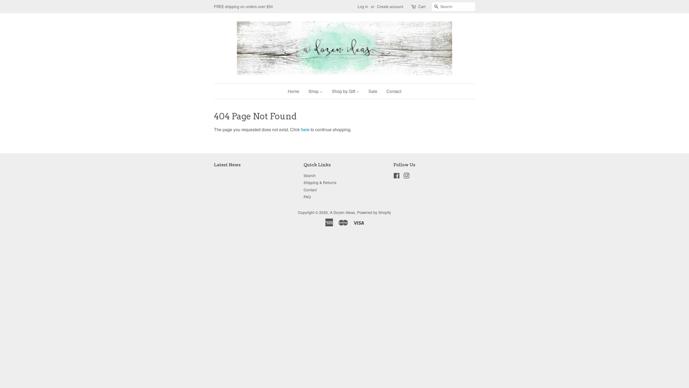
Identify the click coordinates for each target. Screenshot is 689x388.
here (305, 129)
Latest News (227, 164)
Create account (390, 6)
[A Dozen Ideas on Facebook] (396, 176)
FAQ (307, 196)
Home (293, 91)
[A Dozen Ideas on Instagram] (406, 176)
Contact (393, 91)
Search (310, 175)
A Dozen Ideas (342, 212)
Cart (422, 6)
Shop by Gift (344, 91)
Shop (314, 91)
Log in (363, 6)
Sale (372, 91)
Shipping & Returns (320, 182)
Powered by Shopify (374, 212)
